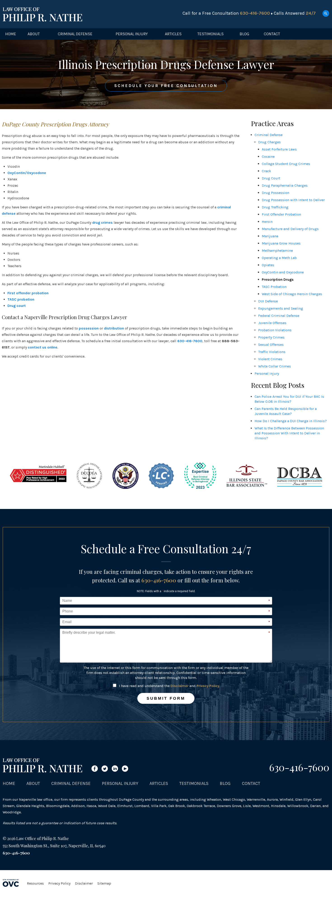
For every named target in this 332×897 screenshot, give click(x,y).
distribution (114, 328)
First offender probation (28, 293)
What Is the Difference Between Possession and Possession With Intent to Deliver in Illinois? (289, 433)
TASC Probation (274, 287)
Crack (266, 171)
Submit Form (166, 698)
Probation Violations (275, 330)
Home (10, 33)
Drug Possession (275, 193)
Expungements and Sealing (280, 308)
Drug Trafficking (275, 207)
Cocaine (268, 156)
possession (89, 328)
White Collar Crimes (274, 366)
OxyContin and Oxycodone (283, 272)
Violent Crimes (270, 359)
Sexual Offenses (271, 344)
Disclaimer (180, 686)
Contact (272, 33)
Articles (173, 33)
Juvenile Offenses (272, 323)
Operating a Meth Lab (279, 258)
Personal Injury (132, 33)
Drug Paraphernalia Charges (285, 185)
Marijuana (270, 236)
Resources (35, 883)
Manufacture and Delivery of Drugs (290, 229)
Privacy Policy (207, 686)
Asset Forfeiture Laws (279, 149)
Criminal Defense (75, 33)
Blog (244, 33)
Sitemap (104, 883)
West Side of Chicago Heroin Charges (292, 294)
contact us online (42, 347)
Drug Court (271, 178)
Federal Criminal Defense (278, 315)
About (34, 33)
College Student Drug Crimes (286, 164)
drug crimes (102, 222)
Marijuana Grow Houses (281, 243)
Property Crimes (271, 337)
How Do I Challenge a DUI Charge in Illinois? (291, 421)
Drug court (16, 306)
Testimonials (210, 33)
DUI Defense (268, 301)
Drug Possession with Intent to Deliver (293, 200)
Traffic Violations (271, 352)
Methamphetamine (277, 250)
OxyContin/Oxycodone (26, 173)
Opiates (268, 265)
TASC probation (20, 299)
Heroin (267, 221)
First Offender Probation (281, 214)
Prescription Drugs (278, 279)
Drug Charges (269, 142)
